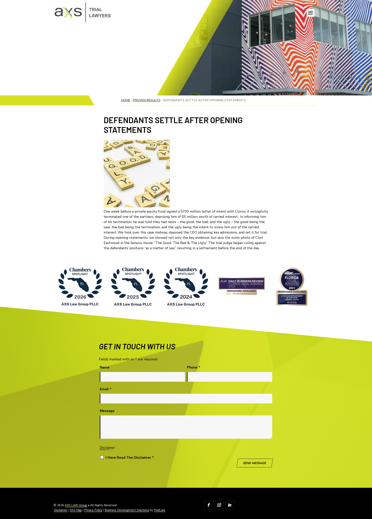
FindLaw (159, 510)
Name (104, 367)
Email (105, 389)
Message (107, 410)
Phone (193, 367)
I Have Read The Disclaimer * (130, 457)
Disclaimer (107, 447)
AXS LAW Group (76, 505)
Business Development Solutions (127, 510)
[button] (310, 13)
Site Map (76, 510)
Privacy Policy (93, 510)
